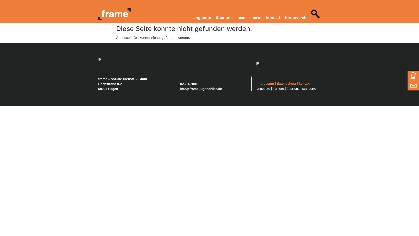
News (256, 17)
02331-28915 (189, 84)
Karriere (278, 88)
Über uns (224, 17)
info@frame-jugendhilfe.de (201, 89)
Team (241, 17)
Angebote (202, 17)
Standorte (309, 88)
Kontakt (273, 17)
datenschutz (286, 83)
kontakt (304, 83)
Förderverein (296, 17)
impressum (265, 83)
